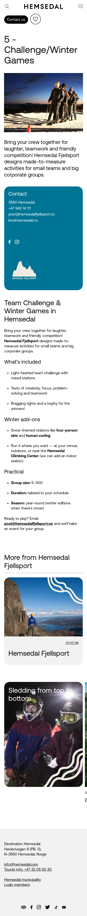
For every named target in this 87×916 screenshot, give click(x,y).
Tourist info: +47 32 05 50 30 (28, 869)
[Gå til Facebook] (31, 907)
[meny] (81, 7)
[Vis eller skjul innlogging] (35, 19)
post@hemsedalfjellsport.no (31, 214)
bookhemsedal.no (23, 220)
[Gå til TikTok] (56, 907)
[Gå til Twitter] (47, 907)
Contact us (16, 19)
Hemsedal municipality (22, 879)
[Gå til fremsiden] (43, 6)
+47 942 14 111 (19, 208)
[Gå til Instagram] (39, 907)
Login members (17, 885)
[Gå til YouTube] (64, 907)
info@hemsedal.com (21, 864)
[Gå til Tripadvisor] (23, 907)
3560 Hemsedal (21, 202)
